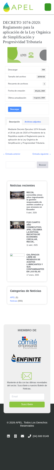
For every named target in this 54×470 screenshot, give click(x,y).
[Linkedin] (8, 436)
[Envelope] (22, 436)
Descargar (14, 109)
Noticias (13, 301)
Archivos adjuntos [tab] (33, 122)
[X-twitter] (15, 436)
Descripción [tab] (14, 122)
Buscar (42, 165)
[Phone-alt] (29, 436)
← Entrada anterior (11, 154)
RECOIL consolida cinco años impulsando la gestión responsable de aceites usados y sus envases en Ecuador (35, 201)
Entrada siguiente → (42, 154)
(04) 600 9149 (41, 436)
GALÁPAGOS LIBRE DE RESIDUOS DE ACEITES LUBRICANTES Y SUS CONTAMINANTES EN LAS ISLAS (35, 263)
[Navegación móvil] (48, 7)
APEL (12, 297)
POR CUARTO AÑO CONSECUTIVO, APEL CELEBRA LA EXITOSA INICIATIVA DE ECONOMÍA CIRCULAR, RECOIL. (34, 232)
